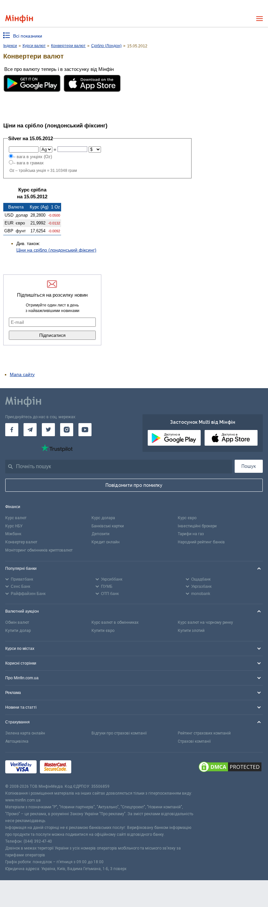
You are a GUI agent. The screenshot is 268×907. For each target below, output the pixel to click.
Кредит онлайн (106, 542)
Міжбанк (13, 534)
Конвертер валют (21, 542)
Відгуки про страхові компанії (119, 733)
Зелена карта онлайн (25, 733)
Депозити (100, 534)
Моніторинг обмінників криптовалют (39, 550)
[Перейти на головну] (19, 19)
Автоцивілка (16, 741)
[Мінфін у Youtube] (85, 429)
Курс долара (103, 518)
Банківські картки (108, 526)
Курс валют (15, 518)
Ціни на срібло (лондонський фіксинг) (56, 250)
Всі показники (27, 36)
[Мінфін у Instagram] (66, 429)
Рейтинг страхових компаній (204, 733)
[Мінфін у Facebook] (11, 429)
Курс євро (187, 518)
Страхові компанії (194, 741)
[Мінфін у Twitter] (48, 429)
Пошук (249, 466)
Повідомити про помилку (134, 485)
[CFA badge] (89, 768)
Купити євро (103, 630)
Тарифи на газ (191, 534)
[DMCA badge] (230, 767)
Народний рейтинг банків (201, 542)
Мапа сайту (22, 374)
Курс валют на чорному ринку (205, 622)
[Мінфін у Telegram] (30, 429)
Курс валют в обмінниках (115, 622)
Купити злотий (191, 630)
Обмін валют (17, 622)
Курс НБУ (14, 526)
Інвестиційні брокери (197, 526)
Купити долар (18, 630)
